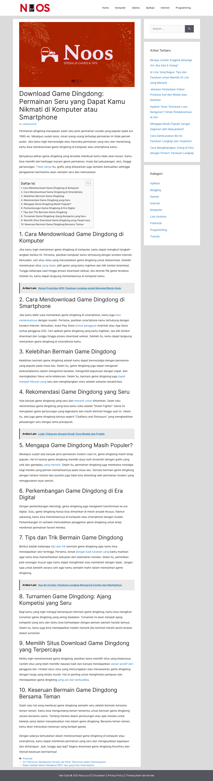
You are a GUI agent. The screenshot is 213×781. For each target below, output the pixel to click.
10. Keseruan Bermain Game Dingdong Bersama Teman (52, 224)
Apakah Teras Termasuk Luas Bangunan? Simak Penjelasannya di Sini (171, 112)
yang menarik (52, 464)
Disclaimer (99, 775)
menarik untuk (83, 400)
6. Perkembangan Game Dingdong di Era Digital (48, 208)
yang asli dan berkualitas (73, 679)
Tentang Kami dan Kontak (140, 775)
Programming (183, 7)
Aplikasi (150, 7)
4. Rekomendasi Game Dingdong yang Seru (45, 200)
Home (105, 7)
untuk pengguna (86, 325)
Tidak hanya (44, 166)
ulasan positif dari (122, 663)
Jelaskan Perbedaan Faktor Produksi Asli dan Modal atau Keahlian (168, 95)
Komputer (120, 7)
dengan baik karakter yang (92, 551)
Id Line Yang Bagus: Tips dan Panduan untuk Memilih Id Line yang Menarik (169, 77)
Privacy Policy (115, 775)
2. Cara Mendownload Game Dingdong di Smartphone (51, 192)
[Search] (189, 29)
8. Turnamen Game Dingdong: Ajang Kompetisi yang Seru (53, 216)
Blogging (155, 190)
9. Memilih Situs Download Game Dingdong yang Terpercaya (55, 220)
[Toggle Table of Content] (86, 183)
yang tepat (49, 265)
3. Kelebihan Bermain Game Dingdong (42, 196)
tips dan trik (58, 546)
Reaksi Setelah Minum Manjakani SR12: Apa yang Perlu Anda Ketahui (58, 765)
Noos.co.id (85, 775)
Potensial (27, 758)
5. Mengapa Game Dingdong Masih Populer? (46, 204)
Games (136, 7)
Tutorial (155, 236)
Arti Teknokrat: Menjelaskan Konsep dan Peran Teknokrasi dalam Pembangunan (64, 762)
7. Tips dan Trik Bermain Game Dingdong (44, 212)
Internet (165, 7)
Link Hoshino (158, 216)
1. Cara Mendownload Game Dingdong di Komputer (50, 187)
